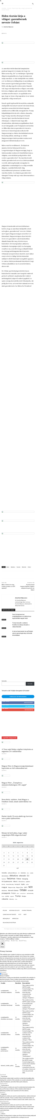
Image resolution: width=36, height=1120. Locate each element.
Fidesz (18, 879)
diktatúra (13, 567)
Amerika (9, 8)
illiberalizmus (22, 881)
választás (5, 899)
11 (8, 856)
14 (22, 856)
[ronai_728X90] (18, 64)
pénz (18, 893)
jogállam (28, 881)
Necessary (4, 974)
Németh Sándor (13, 890)
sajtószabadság (30, 893)
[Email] (22, 37)
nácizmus (4, 890)
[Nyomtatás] (26, 37)
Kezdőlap (4, 8)
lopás (23, 884)
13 (18, 856)
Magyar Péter (19, 887)
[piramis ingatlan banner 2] (18, 202)
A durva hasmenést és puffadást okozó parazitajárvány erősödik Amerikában (22, 633)
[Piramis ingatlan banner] (18, 513)
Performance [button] (3, 1083)
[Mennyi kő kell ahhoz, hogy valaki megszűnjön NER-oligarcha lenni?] (18, 828)
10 (4, 856)
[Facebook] (3, 37)
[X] (7, 37)
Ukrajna (24, 896)
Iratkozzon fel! (29, 709)
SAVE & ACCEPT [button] (5, 1119)
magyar (4, 887)
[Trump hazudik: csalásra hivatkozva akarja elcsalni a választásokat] (6, 625)
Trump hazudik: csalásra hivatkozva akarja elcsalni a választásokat (20, 625)
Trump (18, 896)
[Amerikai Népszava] (8, 601)
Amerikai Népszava (8, 26)
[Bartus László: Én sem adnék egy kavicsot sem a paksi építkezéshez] (18, 811)
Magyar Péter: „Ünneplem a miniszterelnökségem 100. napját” (14, 784)
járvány (3, 884)
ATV (19, 873)
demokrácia (5, 876)
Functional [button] (3, 1074)
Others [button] (2, 1112)
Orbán (29, 567)
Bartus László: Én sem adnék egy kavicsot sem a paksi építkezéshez (17, 817)
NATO (25, 887)
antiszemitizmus (12, 873)
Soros (3, 896)
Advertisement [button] (4, 1101)
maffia (27, 884)
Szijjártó (12, 896)
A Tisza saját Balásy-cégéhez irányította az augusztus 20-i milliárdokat (17, 750)
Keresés (4, 681)
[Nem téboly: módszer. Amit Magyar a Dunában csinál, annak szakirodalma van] (18, 794)
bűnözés (23, 873)
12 (13, 856)
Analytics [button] (2, 1092)
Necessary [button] (3, 972)
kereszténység (10, 884)
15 (27, 856)
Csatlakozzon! (29, 706)
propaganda (6, 893)
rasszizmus (23, 893)
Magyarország (11, 887)
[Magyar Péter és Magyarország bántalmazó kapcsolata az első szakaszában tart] (18, 761)
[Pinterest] (11, 37)
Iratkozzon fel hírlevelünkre (18, 696)
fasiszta (18, 567)
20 (18, 859)
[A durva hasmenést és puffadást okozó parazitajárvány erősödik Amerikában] (6, 633)
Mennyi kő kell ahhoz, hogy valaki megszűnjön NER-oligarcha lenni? (14, 834)
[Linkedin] (18, 37)
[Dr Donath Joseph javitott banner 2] (18, 534)
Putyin (13, 893)
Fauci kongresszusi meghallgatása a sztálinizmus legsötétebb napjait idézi (21, 616)
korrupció (17, 884)
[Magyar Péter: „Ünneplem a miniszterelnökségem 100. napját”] (18, 778)
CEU (28, 873)
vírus (16, 899)
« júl (17, 868)
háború (15, 881)
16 (32, 856)
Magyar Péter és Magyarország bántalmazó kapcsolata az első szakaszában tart (17, 767)
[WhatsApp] (15, 37)
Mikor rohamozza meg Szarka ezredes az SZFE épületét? (8, 586)
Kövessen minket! (28, 702)
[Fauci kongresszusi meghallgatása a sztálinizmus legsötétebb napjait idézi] (6, 616)
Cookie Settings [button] (5, 940)
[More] (30, 37)
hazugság (25, 879)
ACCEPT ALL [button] (23, 940)
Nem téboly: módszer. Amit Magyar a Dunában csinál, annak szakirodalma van (16, 800)
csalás (31, 873)
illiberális (24, 567)
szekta (7, 896)
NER (30, 887)
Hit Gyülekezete (7, 881)
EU (28, 876)
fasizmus (11, 878)
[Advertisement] (18, 298)
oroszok (30, 890)
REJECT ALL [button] (14, 940)
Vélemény (11, 899)
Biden (8, 567)
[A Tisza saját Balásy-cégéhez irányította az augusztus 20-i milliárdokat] (18, 744)
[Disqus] (18, 658)
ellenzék (22, 876)
